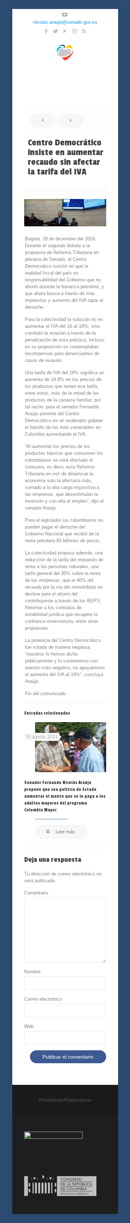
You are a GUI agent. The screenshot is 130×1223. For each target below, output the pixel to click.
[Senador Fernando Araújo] (65, 51)
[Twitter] (56, 31)
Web (29, 1026)
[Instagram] (74, 31)
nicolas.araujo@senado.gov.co (65, 22)
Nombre (32, 971)
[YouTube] (65, 31)
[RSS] (84, 31)
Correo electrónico (43, 999)
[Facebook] (46, 31)
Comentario (36, 893)
